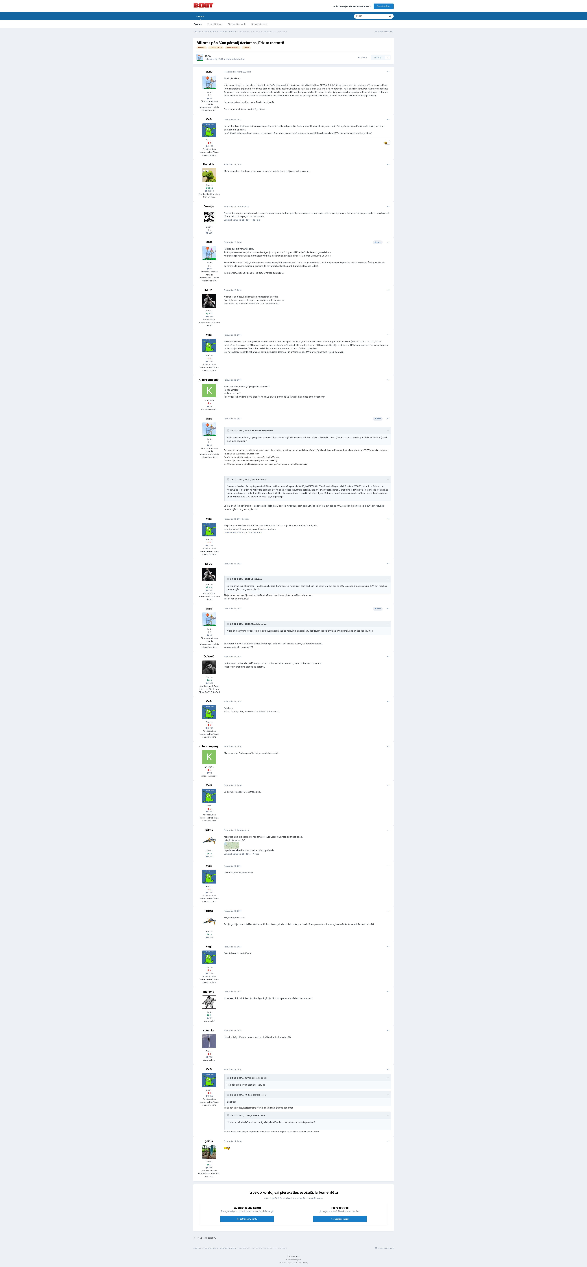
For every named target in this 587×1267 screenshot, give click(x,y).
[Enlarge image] (225, 1147)
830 (210, 1057)
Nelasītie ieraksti (259, 24)
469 (210, 1167)
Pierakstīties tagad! (340, 1219)
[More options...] (388, 72)
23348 (210, 191)
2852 (210, 683)
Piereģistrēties (383, 6)
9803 (210, 856)
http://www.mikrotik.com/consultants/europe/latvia (249, 850)
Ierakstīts (237, 72)
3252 (210, 146)
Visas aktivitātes (215, 24)
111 (210, 406)
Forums (198, 24)
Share (363, 57)
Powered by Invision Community (293, 1262)
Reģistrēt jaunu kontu (247, 1219)
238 (210, 233)
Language (293, 1256)
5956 (210, 316)
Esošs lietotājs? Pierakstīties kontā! (351, 6)
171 (210, 1018)
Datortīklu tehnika (235, 59)
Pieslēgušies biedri (237, 24)
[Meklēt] (390, 16)
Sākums (200, 16)
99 (210, 98)
